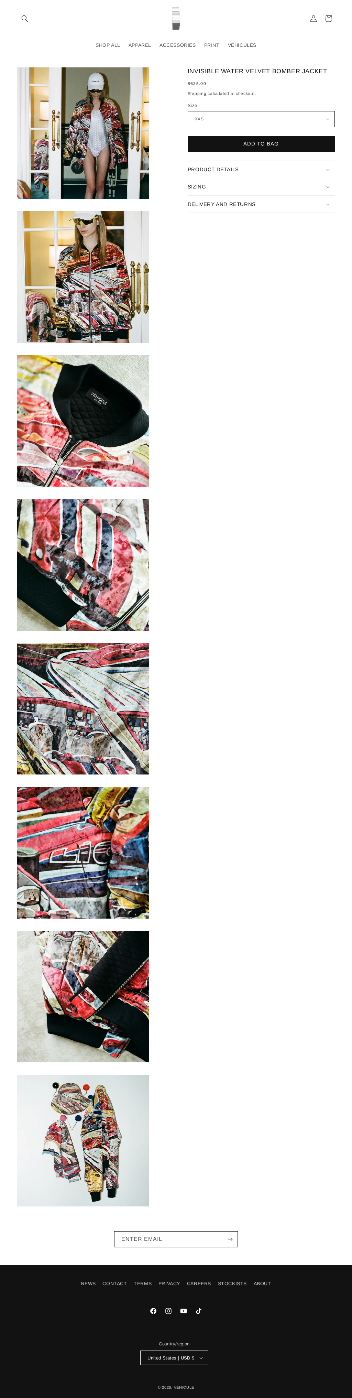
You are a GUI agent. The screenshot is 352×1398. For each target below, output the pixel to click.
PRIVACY (169, 1283)
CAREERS (199, 1283)
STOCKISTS (232, 1283)
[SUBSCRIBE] (230, 1239)
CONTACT (114, 1283)
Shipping (197, 93)
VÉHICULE (184, 1387)
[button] (24, 18)
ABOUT (262, 1283)
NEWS (88, 1283)
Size (192, 105)
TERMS (143, 1283)
